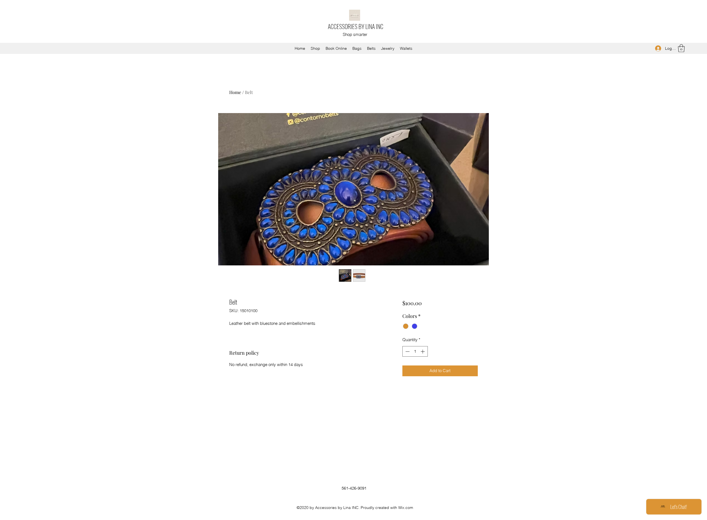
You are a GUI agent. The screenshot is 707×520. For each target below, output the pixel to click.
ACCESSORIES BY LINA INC (355, 26)
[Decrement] (407, 351)
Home (235, 92)
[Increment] (423, 351)
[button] (681, 48)
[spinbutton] (415, 351)
